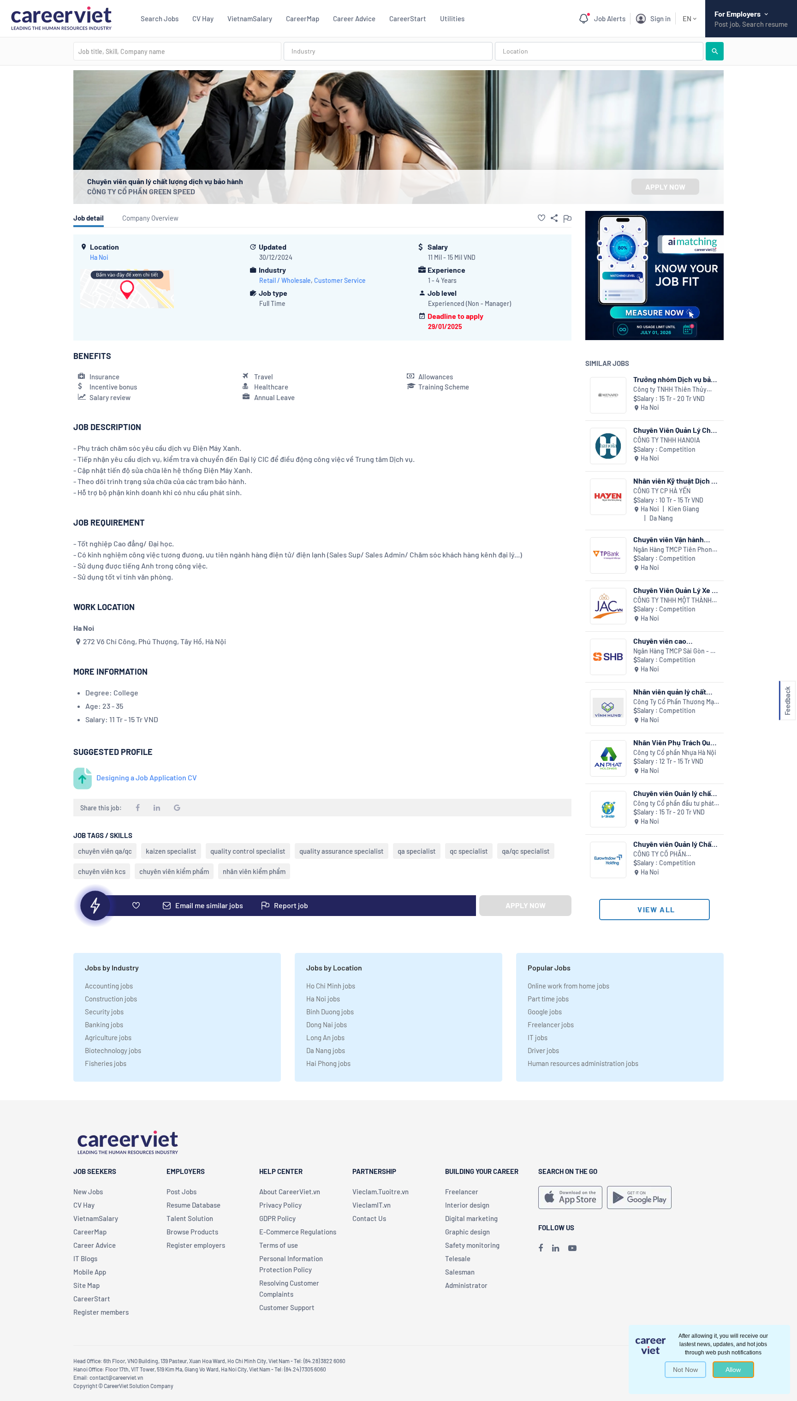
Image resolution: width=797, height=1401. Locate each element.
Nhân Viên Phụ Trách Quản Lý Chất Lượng (675, 742)
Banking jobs (104, 1024)
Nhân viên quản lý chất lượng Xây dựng (669, 691)
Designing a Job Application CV (146, 777)
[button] (541, 218)
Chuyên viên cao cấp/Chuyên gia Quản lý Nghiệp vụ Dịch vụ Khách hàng (673, 640)
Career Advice (354, 18)
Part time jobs (548, 998)
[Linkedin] (555, 1248)
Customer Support (287, 1307)
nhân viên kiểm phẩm (254, 871)
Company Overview (150, 218)
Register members (101, 1312)
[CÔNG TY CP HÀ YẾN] (608, 497)
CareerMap (302, 18)
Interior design (467, 1205)
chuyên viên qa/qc (105, 851)
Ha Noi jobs (323, 998)
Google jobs (545, 1011)
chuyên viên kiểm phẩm (174, 871)
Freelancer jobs (551, 1024)
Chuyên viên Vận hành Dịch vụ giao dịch (668, 539)
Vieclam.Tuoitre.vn (380, 1191)
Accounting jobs (109, 986)
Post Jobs (181, 1191)
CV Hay (203, 18)
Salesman (460, 1272)
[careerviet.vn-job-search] (570, 1197)
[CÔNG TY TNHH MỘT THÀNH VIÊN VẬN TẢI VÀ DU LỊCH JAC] (608, 606)
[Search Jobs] (715, 51)
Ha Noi (99, 257)
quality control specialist (247, 851)
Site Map (86, 1285)
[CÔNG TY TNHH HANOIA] (608, 446)
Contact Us (369, 1218)
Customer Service (340, 280)
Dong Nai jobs (326, 1024)
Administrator (466, 1285)
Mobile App (89, 1272)
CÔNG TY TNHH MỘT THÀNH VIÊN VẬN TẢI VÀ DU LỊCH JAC (675, 600)
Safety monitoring (472, 1245)
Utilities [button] (452, 18)
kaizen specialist (171, 851)
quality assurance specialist (341, 851)
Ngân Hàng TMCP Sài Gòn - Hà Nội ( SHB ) (675, 651)
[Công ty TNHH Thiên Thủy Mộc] (608, 395)
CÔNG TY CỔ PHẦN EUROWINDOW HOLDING (667, 854)
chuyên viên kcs (101, 871)
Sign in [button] (660, 18)
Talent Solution (190, 1218)
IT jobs (537, 1037)
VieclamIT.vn (371, 1205)
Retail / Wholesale (285, 280)
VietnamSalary (249, 18)
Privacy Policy (280, 1205)
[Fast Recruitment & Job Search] (61, 17)
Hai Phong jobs (328, 1063)
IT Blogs (85, 1258)
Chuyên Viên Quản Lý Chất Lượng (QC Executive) (675, 429)
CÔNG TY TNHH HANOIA (666, 440)
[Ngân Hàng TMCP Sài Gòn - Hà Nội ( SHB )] (608, 657)
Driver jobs (543, 1050)
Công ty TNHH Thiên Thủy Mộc (670, 389)
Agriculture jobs (108, 1037)
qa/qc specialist (526, 851)
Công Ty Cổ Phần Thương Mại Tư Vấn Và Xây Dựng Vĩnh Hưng (675, 702)
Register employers (196, 1245)
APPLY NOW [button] (665, 186)
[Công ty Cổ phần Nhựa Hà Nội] (608, 758)
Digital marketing (471, 1218)
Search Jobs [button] (159, 18)
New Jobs (88, 1191)
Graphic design (467, 1231)
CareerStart (407, 18)
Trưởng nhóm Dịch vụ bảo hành (674, 379)
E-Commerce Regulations (297, 1231)
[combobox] (177, 51)
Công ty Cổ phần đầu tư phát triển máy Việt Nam (673, 803)
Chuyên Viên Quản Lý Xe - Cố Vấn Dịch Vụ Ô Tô (674, 590)
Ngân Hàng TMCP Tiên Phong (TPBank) (674, 549)
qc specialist (469, 851)
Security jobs (104, 1011)
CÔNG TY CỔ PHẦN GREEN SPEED (141, 191)
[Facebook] (540, 1248)
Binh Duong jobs (330, 1011)
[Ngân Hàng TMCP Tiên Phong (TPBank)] (608, 555)
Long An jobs (325, 1037)
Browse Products (192, 1231)
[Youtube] (572, 1248)
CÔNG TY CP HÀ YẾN (661, 491)
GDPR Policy (277, 1218)
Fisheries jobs (105, 1063)
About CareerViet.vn (289, 1191)
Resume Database (193, 1205)
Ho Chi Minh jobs (330, 986)
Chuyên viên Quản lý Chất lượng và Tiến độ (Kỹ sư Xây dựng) (673, 843)
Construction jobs (111, 998)
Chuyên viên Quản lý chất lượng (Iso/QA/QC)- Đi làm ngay (675, 793)
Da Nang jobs (325, 1050)
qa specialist (417, 851)
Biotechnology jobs (113, 1050)
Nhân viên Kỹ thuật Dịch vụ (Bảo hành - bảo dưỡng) (676, 480)
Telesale (457, 1258)
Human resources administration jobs (583, 1063)
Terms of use (278, 1245)
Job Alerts (609, 18)
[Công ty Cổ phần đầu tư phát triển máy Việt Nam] (608, 809)
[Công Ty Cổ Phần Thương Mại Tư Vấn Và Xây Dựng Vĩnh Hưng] (608, 707)
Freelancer (461, 1191)
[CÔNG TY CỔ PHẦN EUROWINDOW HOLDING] (608, 860)
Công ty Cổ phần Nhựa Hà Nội (674, 752)
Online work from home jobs (568, 986)
